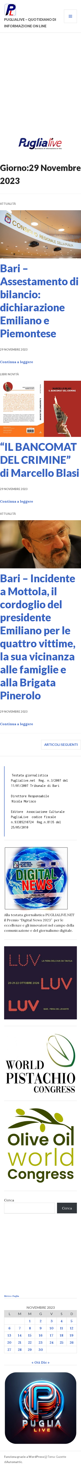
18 (61, 1335)
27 (9, 1349)
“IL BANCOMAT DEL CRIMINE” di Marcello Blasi (39, 459)
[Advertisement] (40, 86)
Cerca (9, 1200)
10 (52, 1328)
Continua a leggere (16, 362)
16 (41, 1335)
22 (30, 1342)
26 (72, 1342)
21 (19, 1342)
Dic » (45, 1362)
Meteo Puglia (11, 1296)
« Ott (36, 1362)
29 (30, 1349)
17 (51, 1335)
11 (61, 1328)
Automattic (14, 1462)
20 (9, 1342)
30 (40, 1349)
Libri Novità (9, 374)
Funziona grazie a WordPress (24, 1456)
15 (30, 1335)
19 (71, 1335)
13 (9, 1335)
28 (20, 1349)
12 (71, 1328)
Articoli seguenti (61, 744)
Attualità (8, 203)
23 (41, 1342)
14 (20, 1335)
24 (52, 1342)
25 (62, 1342)
